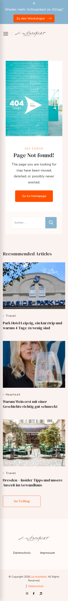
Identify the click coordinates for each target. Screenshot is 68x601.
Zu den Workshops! (30, 18)
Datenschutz (22, 553)
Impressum (47, 553)
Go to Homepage (34, 196)
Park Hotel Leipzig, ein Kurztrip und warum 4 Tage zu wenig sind (32, 325)
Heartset (13, 394)
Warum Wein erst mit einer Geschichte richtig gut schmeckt (30, 404)
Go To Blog (22, 501)
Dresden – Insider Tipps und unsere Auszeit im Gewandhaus (33, 482)
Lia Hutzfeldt (38, 577)
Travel (11, 315)
